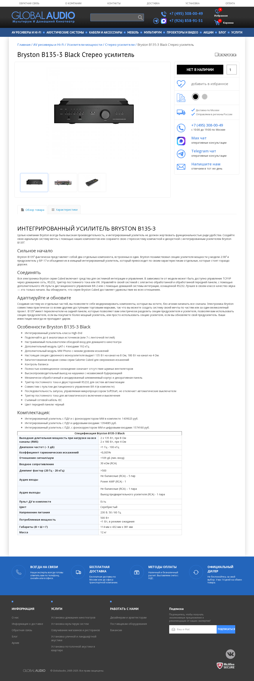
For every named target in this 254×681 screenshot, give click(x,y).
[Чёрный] (195, 97)
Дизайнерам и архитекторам (128, 617)
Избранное (221, 13)
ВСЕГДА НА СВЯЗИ (44, 567)
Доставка (153, 3)
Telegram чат (203, 151)
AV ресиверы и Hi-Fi (49, 44)
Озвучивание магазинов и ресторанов (75, 630)
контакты (113, 3)
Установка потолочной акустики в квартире (73, 648)
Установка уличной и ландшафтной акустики (73, 638)
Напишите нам (206, 164)
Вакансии (116, 630)
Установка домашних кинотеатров (73, 617)
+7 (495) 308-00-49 (185, 13)
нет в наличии (200, 69)
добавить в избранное (209, 83)
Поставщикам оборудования (128, 624)
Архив (15, 643)
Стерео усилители (121, 44)
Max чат (199, 137)
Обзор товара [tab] (34, 210)
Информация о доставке (27, 624)
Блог (15, 636)
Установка (193, 3)
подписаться (226, 629)
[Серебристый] (205, 97)
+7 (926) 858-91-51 (186, 20)
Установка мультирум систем (70, 624)
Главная (25, 44)
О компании (73, 3)
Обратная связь (29, 3)
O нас (15, 617)
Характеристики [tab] (67, 209)
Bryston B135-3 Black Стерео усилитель (165, 44)
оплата (230, 3)
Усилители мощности (85, 44)
